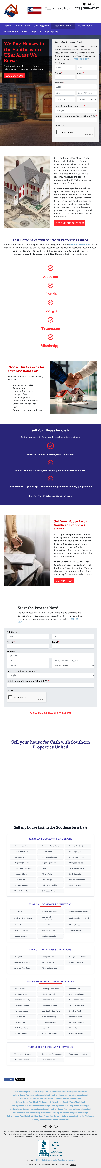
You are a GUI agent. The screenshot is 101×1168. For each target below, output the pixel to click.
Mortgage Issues (76, 863)
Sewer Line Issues (77, 880)
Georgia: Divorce (49, 957)
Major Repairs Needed (51, 863)
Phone (58, 73)
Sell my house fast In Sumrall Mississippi (50, 1119)
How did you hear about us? (70, 106)
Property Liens (20, 874)
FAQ (24, 31)
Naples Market (20, 936)
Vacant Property (21, 891)
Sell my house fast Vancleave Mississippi (70, 1095)
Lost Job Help (20, 880)
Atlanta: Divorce (76, 962)
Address (59, 82)
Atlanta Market (48, 962)
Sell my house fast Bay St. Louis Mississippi (29, 1109)
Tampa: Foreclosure (77, 931)
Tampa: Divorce (48, 931)
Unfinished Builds (49, 885)
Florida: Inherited (49, 911)
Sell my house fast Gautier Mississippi (36, 1098)
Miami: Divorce (48, 925)
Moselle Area (74, 989)
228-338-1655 (64, 713)
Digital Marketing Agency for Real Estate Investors (55, 1160)
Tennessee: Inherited (78, 1054)
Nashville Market (21, 1060)
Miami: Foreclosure (77, 925)
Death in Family (48, 868)
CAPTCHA (60, 125)
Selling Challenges (77, 846)
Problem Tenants (76, 1022)
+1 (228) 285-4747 (80, 59)
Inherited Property (49, 852)
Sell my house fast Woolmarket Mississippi (31, 1105)
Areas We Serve (62, 25)
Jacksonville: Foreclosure (47, 918)
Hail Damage (47, 880)
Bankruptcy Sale (76, 852)
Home (7, 25)
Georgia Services (21, 957)
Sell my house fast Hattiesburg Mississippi (32, 1113)
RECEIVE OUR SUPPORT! (70, 223)
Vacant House (48, 1028)
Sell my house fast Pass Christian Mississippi (71, 1109)
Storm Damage (75, 885)
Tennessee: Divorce (22, 1054)
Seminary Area (20, 994)
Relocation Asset (76, 857)
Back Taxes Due (75, 874)
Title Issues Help (76, 868)
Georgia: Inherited (22, 962)
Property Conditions (50, 846)
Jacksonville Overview (78, 911)
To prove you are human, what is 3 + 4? (76, 116)
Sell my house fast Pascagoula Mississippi (68, 1091)
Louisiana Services (50, 1060)
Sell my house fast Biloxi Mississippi (32, 1102)
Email (80, 73)
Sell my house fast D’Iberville (68, 1098)
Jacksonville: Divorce (23, 918)
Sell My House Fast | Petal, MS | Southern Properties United (33, 1116)
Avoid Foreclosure (22, 852)
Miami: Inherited (21, 931)
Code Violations (21, 1028)
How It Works (22, 25)
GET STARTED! (64, 580)
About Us (36, 31)
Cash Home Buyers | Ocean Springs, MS (31, 1091)
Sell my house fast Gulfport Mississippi (67, 1102)
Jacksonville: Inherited (79, 918)
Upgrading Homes (21, 863)
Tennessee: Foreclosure (52, 1054)
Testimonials (11, 31)
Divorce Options (21, 857)
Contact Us (51, 31)
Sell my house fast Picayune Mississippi (70, 1113)
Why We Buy (83, 25)
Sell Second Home (49, 857)
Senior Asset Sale (76, 1005)
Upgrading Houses (49, 1005)
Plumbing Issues (49, 1022)
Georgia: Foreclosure (78, 957)
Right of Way (47, 874)
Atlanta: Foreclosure (23, 968)
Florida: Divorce (21, 911)
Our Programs (41, 25)
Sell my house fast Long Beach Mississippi (70, 1105)
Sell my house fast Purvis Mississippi (78, 1116)
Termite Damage (21, 885)
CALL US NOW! (14, 75)
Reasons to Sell (21, 846)
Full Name (60, 63)
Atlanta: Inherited (49, 968)
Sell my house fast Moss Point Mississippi (31, 1095)
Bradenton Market (49, 936)
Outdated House (49, 891)
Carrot (73, 1165)
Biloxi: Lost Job (48, 994)
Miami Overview (21, 925)
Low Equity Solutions (23, 868)
